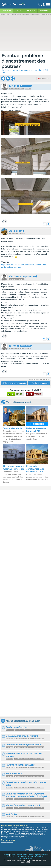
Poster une (40, 383)
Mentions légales (34, 855)
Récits (18, 11)
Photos (30, 11)
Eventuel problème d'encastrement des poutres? (23, 61)
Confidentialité (22, 858)
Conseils (44, 11)
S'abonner (44, 78)
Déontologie (31, 857)
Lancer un (15, 383)
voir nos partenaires (7, 842)
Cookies (31, 858)
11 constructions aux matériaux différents (13, 467)
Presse (23, 857)
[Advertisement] (25, 603)
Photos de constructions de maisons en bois (35, 469)
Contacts (6, 855)
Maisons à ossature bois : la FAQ (36, 429)
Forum (5, 11)
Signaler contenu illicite (18, 855)
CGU (18, 857)
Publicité (40, 857)
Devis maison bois (12, 428)
